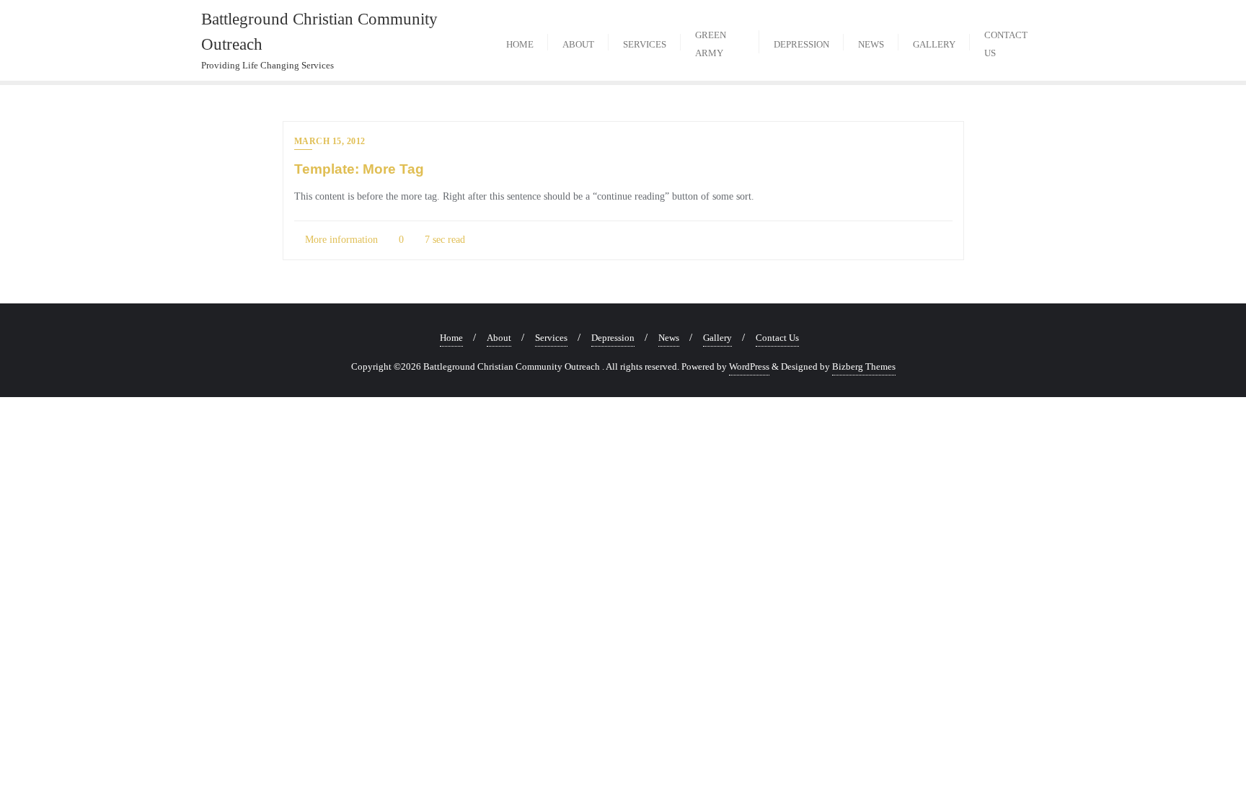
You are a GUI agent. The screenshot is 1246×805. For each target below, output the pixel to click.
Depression (613, 337)
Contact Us (777, 337)
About (499, 337)
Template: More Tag (359, 169)
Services (551, 337)
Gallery (717, 337)
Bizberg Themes (864, 366)
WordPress (749, 366)
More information (340, 239)
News (668, 337)
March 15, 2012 (330, 141)
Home (451, 337)
